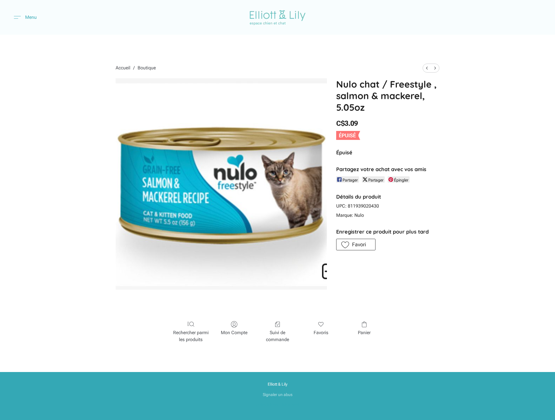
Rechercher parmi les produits (191, 336)
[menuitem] (427, 68)
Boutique (147, 68)
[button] (278, 17)
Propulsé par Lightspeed (277, 404)
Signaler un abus (278, 394)
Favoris (321, 332)
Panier (364, 332)
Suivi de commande (277, 336)
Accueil (123, 68)
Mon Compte (234, 332)
